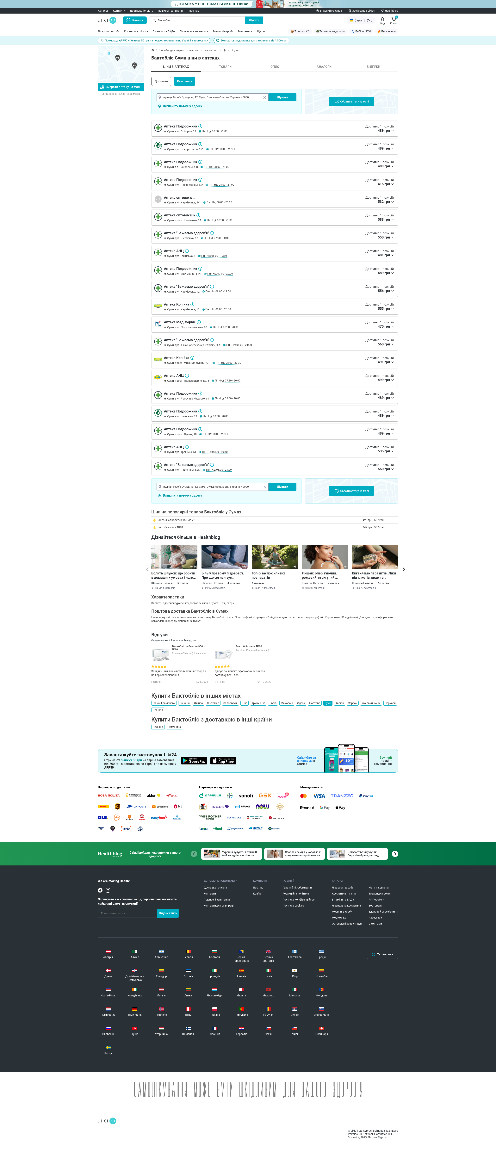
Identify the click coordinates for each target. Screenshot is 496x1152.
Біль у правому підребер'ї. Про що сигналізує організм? (223, 575)
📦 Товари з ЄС (300, 31)
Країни (257, 893)
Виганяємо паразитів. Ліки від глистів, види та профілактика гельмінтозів (374, 575)
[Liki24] (107, 1121)
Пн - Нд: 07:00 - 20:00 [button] (216, 237)
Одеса (301, 703)
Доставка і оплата (141, 10)
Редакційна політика (295, 893)
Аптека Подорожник (200, 126)
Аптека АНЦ (187, 251)
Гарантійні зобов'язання (297, 887)
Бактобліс (210, 50)
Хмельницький (371, 703)
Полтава (314, 703)
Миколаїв (287, 703)
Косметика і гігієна (136, 31)
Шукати (254, 20)
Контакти (119, 10)
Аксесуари (375, 917)
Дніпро (198, 703)
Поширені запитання (171, 10)
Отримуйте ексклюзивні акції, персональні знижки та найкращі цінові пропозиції (137, 901)
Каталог (103, 10)
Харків (339, 703)
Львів (272, 703)
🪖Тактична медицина (330, 31)
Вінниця (185, 703)
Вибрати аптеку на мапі (123, 87)
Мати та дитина (379, 887)
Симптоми (375, 923)
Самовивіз (184, 81)
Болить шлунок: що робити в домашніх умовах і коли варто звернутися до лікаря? (173, 575)
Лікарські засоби (109, 31)
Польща (158, 726)
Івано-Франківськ (164, 703)
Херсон (352, 703)
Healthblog (391, 10)
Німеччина (174, 726)
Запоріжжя (230, 703)
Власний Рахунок (331, 10)
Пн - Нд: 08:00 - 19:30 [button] (214, 255)
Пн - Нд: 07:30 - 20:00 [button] (227, 380)
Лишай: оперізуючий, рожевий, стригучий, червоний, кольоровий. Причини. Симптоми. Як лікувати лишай (321, 575)
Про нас (194, 10)
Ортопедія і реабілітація (347, 923)
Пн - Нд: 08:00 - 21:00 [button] (214, 131)
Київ (244, 703)
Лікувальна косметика (193, 31)
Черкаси (390, 703)
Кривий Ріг (258, 703)
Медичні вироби (223, 31)
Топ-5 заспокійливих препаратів (268, 575)
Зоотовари (375, 905)
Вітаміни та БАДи (164, 31)
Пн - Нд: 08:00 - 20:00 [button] (222, 149)
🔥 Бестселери (386, 31)
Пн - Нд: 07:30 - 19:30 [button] (215, 451)
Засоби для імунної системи (178, 50)
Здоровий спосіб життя (383, 911)
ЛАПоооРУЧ (376, 899)
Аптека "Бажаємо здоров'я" (212, 233)
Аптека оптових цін (198, 215)
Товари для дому (379, 893)
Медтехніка (245, 31)
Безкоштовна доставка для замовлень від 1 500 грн (253, 40)
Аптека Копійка (192, 304)
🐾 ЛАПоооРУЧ (361, 31)
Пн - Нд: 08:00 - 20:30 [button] (218, 309)
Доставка (161, 81)
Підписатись (168, 913)
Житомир (213, 703)
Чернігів (158, 709)
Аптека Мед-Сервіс (198, 322)
